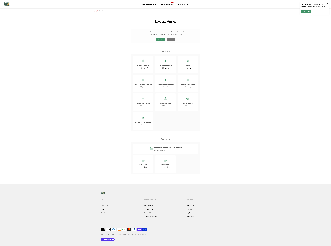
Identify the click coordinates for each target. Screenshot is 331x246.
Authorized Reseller (150, 216)
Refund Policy (148, 205)
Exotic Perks (191, 209)
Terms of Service (149, 213)
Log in (171, 40)
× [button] (327, 3)
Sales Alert (190, 216)
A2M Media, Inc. (142, 234)
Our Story (104, 213)
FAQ (102, 209)
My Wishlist (190, 213)
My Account (191, 205)
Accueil (95, 11)
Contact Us (104, 205)
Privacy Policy (148, 209)
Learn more (306, 11)
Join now (161, 40)
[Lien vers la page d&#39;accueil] (103, 193)
